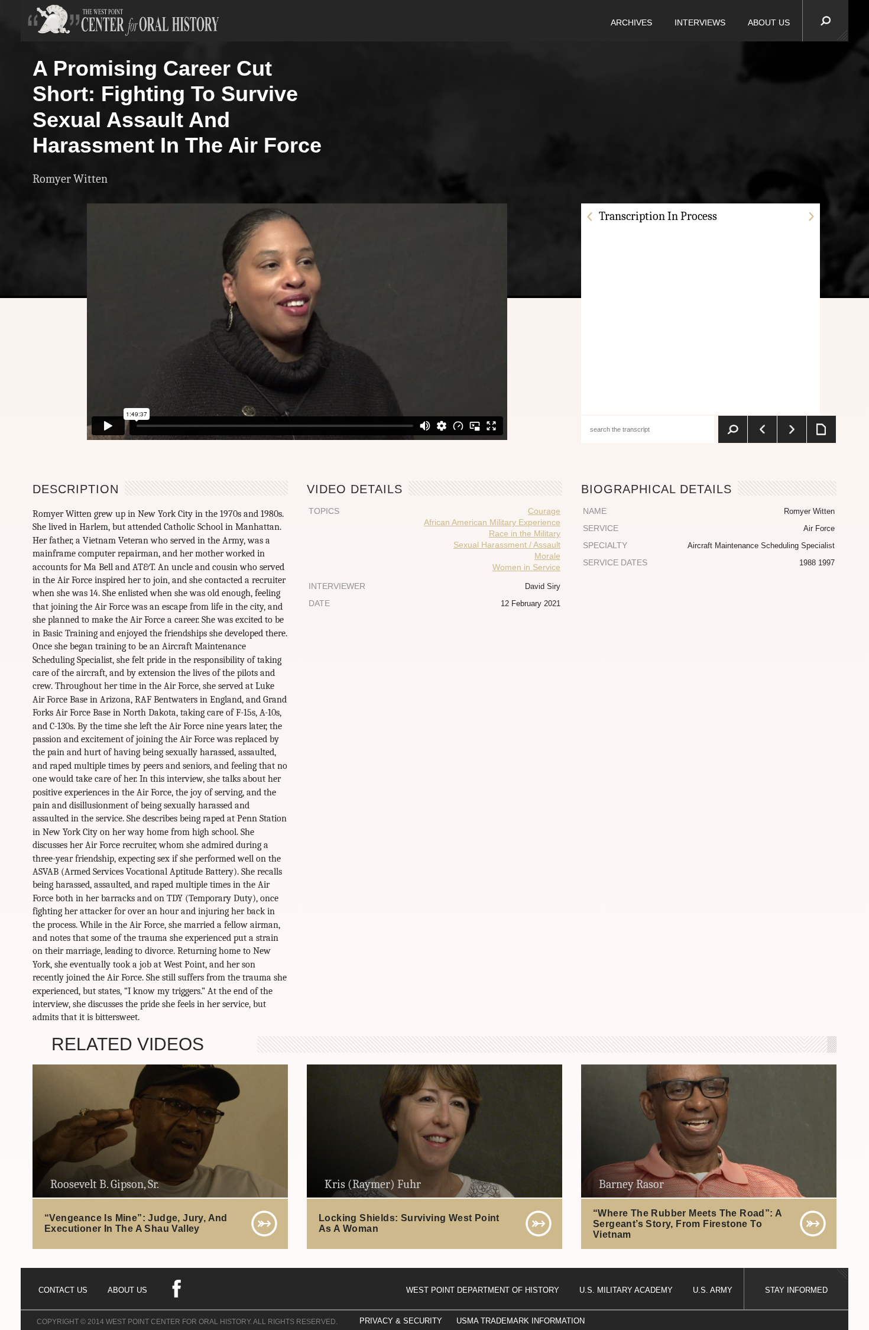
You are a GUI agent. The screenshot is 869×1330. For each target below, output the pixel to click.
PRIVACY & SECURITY (400, 1320)
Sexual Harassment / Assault (506, 544)
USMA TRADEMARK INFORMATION (520, 1320)
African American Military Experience (492, 522)
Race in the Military (524, 533)
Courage (544, 511)
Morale (547, 556)
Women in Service (526, 567)
